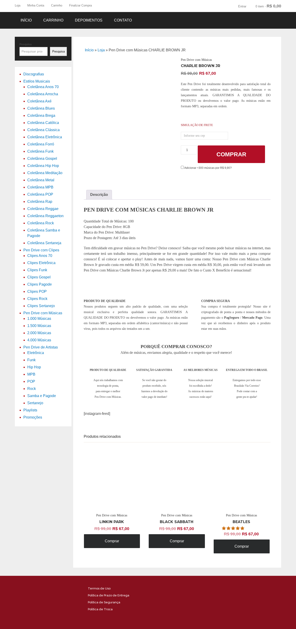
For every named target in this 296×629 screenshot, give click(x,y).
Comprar (231, 154)
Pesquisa (25, 44)
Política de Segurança (104, 602)
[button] (233, 528)
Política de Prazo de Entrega (108, 595)
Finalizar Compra (80, 5)
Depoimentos (88, 20)
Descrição (99, 195)
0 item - (268, 6)
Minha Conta (35, 5)
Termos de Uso (99, 588)
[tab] (99, 195)
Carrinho (56, 5)
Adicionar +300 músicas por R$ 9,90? (208, 168)
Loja (17, 5)
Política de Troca (100, 609)
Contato (123, 20)
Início (26, 20)
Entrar (242, 6)
